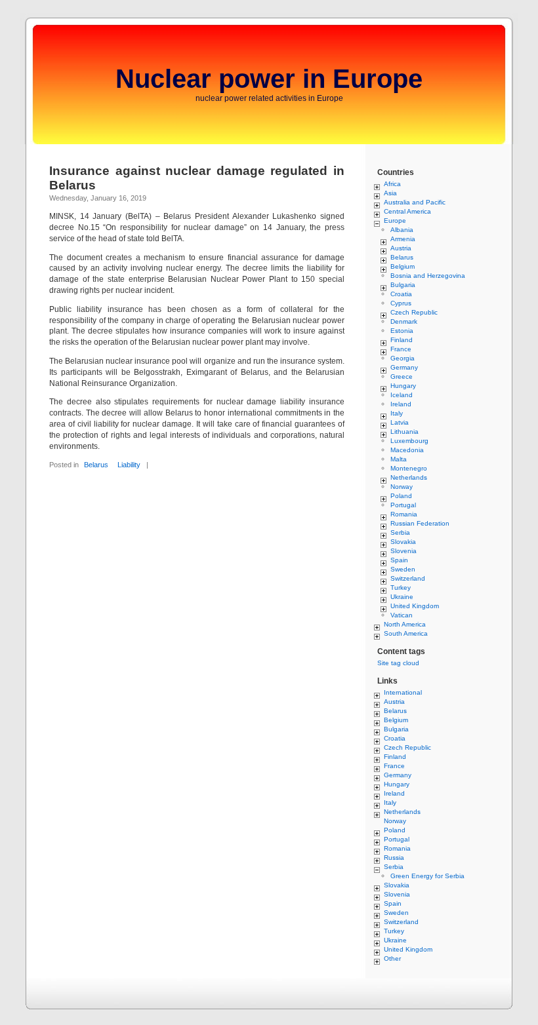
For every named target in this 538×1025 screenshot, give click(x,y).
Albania (401, 229)
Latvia (399, 422)
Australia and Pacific (414, 202)
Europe (395, 220)
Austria (400, 248)
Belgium (402, 266)
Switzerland (407, 578)
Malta (398, 459)
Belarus (96, 465)
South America (406, 633)
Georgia (402, 358)
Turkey (400, 587)
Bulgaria (402, 284)
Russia (394, 857)
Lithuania (404, 431)
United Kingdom (414, 605)
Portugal (403, 505)
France (400, 349)
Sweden (402, 569)
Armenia (402, 238)
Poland (401, 495)
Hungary (403, 385)
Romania (403, 514)
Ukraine (401, 596)
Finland (401, 339)
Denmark (403, 321)
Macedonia (407, 450)
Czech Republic (414, 312)
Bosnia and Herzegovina (427, 275)
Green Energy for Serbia (427, 876)
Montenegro (408, 468)
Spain (399, 560)
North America (405, 624)
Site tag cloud (398, 663)
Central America (407, 211)
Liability (128, 465)
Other (392, 958)
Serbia (400, 532)
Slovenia (403, 550)
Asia (390, 193)
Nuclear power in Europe (269, 78)
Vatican (401, 615)
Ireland (400, 404)
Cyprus (400, 303)
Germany (404, 367)
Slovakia (403, 541)
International (403, 692)
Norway (401, 486)
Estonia (401, 330)
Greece (401, 376)
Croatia (401, 294)
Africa (392, 183)
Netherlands (408, 477)
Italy (396, 413)
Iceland (401, 394)
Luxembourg (409, 440)
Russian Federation (419, 523)
